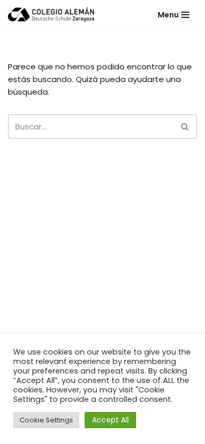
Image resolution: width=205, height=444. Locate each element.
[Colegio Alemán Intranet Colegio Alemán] (51, 14)
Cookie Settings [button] (46, 420)
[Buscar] (185, 126)
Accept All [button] (110, 420)
